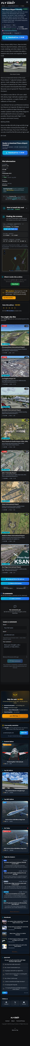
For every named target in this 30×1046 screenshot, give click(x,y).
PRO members (10, 190)
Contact (7, 1021)
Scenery (22, 5)
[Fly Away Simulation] (13, 2)
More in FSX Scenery (16, 583)
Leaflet (11, 270)
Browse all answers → (15, 911)
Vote (5, 992)
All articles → (15, 951)
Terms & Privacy (20, 1021)
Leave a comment (16, 598)
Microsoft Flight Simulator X (13, 5)
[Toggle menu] (27, 2)
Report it (14, 199)
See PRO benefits (8, 297)
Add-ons (3, 5)
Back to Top (15, 1030)
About (13, 1021)
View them (15, 284)
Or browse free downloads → (15, 719)
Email (5, 631)
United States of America (10, 30)
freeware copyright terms (14, 198)
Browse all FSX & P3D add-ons (16, 579)
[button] (15, 258)
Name (5, 624)
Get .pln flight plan (11, 229)
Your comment (7, 641)
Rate (14, 25)
